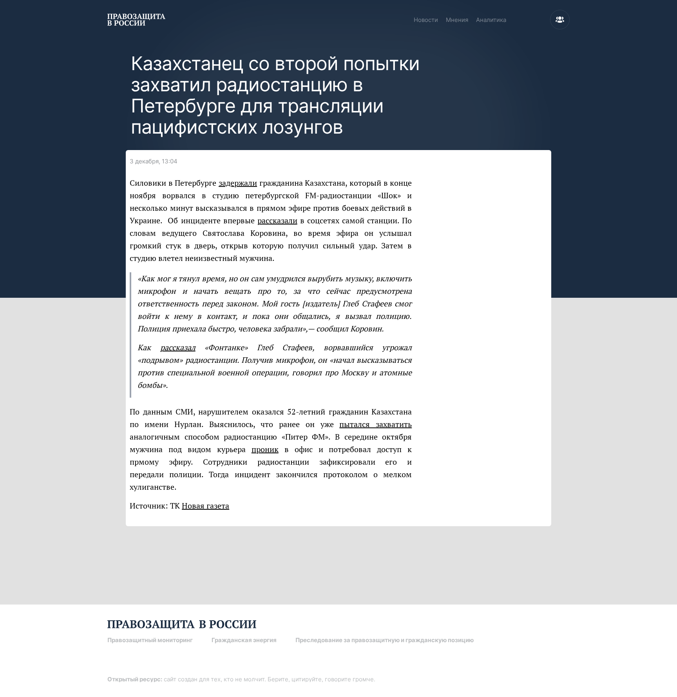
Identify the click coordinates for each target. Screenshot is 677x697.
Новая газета (205, 505)
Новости (426, 20)
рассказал (177, 347)
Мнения (457, 20)
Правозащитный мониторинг (150, 640)
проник (265, 449)
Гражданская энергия (244, 640)
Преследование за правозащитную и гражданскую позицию (384, 640)
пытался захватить (375, 424)
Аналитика (491, 20)
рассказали (277, 220)
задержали (238, 182)
